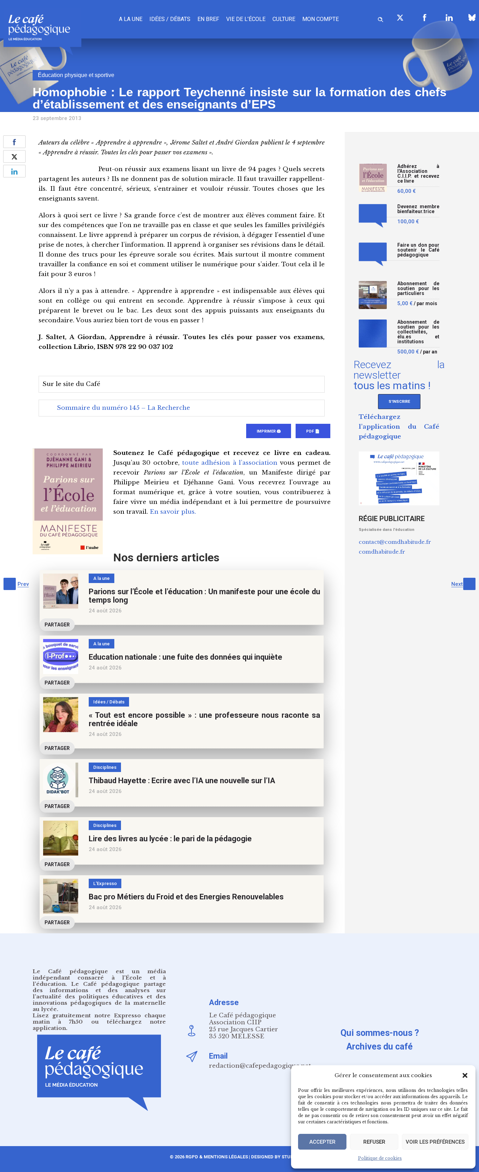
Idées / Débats (169, 19)
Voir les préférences (435, 1142)
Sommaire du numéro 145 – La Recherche (123, 408)
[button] (464, 1075)
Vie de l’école (245, 19)
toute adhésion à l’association (229, 462)
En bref (208, 19)
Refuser (374, 1142)
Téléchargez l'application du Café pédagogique (399, 426)
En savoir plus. (173, 511)
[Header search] (380, 18)
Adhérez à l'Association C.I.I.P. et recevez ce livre (418, 174)
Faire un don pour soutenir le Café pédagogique (418, 250)
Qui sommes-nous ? (379, 1033)
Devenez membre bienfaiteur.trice (418, 209)
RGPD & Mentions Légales (216, 1156)
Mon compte (320, 19)
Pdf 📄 (313, 431)
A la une (130, 19)
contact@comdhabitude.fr (395, 542)
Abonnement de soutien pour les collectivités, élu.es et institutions (418, 332)
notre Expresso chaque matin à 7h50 (99, 1018)
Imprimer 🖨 (269, 431)
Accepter (322, 1142)
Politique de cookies (380, 1158)
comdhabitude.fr (382, 551)
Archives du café (379, 1046)
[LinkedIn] (449, 17)
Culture (283, 19)
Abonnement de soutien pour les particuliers (418, 288)
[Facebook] (424, 17)
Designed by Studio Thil (279, 1156)
